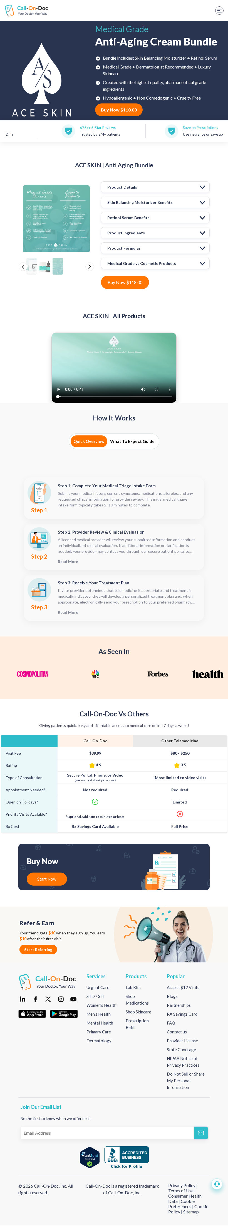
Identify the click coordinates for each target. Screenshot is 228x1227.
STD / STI (95, 996)
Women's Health (101, 1005)
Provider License (182, 1040)
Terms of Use (181, 1190)
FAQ (171, 1022)
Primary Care (98, 1031)
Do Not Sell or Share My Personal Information (186, 1080)
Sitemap (191, 1211)
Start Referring (38, 949)
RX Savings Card (182, 1013)
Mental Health (99, 1022)
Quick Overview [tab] (89, 441)
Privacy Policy (182, 1185)
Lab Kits (133, 987)
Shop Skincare (138, 1011)
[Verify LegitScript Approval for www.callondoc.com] (90, 1157)
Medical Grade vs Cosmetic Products (141, 263)
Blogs (172, 996)
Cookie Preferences (181, 1203)
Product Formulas (124, 248)
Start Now (46, 878)
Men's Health (98, 1013)
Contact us (177, 1031)
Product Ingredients (126, 232)
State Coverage (181, 1049)
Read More (68, 561)
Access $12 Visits (183, 987)
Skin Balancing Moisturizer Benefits (140, 202)
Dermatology (98, 1040)
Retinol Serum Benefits (128, 217)
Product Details (122, 187)
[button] (216, 1184)
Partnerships (179, 1005)
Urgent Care (97, 987)
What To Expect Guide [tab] (132, 441)
